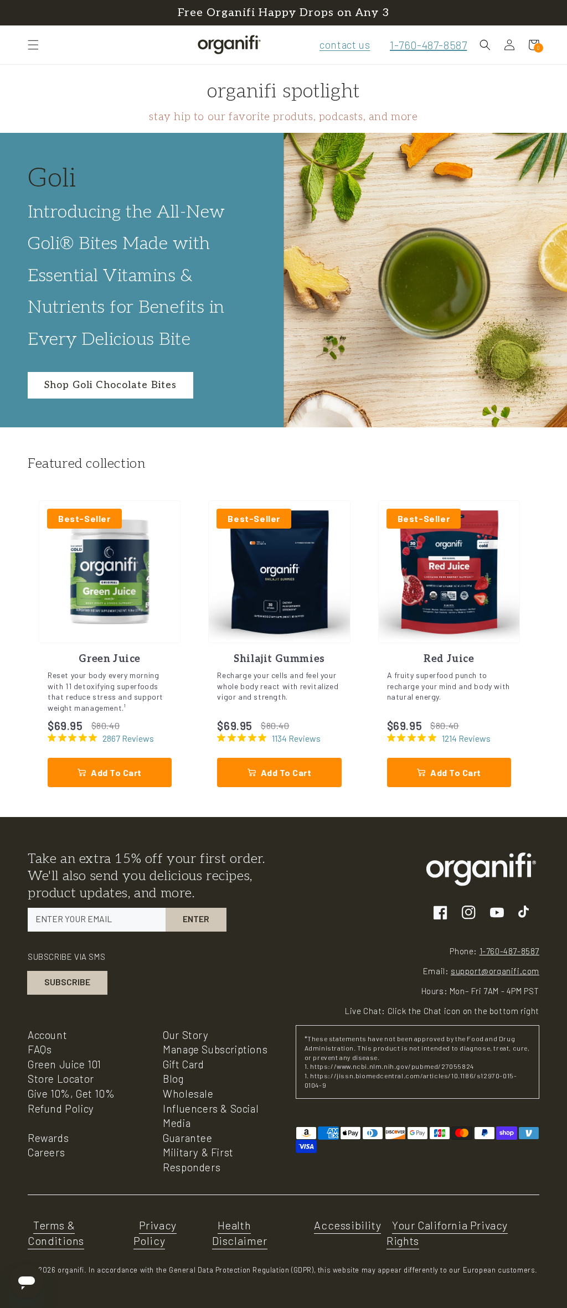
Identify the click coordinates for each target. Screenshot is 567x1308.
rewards (48, 1137)
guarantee (187, 1137)
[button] (33, 45)
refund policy (61, 1108)
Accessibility (347, 1225)
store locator (61, 1078)
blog (173, 1078)
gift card (183, 1064)
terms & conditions (56, 1232)
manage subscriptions (215, 1049)
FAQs (39, 1049)
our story (185, 1034)
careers (46, 1152)
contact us (344, 44)
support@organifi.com (495, 971)
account (47, 1034)
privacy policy (155, 1232)
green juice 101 (64, 1064)
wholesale (188, 1093)
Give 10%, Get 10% (71, 1093)
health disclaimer (239, 1232)
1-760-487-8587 (428, 44)
